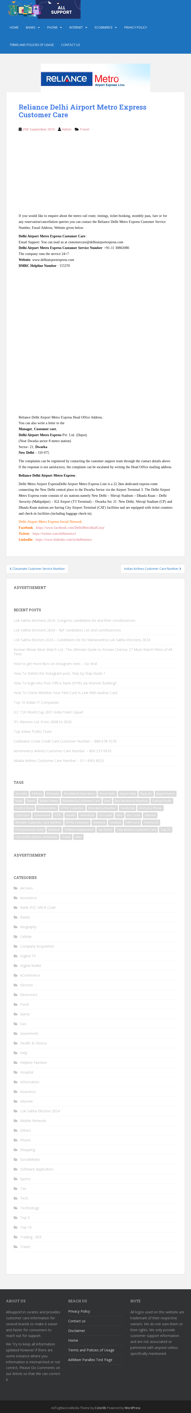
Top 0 (25, 1217)
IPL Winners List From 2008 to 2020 (43, 721)
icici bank (105, 815)
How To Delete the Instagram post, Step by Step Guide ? (59, 673)
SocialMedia (30, 1159)
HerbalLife (87, 815)
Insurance (28, 1091)
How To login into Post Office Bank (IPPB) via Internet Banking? (65, 683)
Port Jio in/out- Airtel (29, 830)
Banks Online (49, 801)
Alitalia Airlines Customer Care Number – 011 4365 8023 (59, 760)
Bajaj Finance (165, 793)
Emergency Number (102, 808)
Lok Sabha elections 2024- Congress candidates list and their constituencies (75, 620)
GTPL (58, 815)
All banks (53, 793)
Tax (23, 1188)
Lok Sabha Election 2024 (40, 1111)
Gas (23, 1023)
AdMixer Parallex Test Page (90, 1359)
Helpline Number (33, 1062)
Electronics (29, 994)
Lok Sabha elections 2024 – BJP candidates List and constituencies (67, 630)
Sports (25, 1178)
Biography (28, 926)
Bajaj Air (146, 793)
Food (24, 1004)
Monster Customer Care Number (38, 822)
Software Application (79, 830)
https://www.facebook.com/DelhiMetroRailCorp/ (69, 528)
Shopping (27, 1149)
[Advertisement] (95, 176)
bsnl (107, 801)
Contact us (70, 45)
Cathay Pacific (162, 801)
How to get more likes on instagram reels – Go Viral (55, 663)
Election (26, 985)
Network (99, 822)
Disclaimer (76, 1330)
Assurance (28, 897)
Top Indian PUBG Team (33, 731)
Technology (29, 1207)
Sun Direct (105, 830)
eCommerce (103, 27)
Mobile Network (33, 1120)
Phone (52, 27)
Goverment (42, 815)
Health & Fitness (33, 1043)
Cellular (26, 936)
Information (29, 1082)
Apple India (128, 793)
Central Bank (24, 808)
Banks (30, 27)
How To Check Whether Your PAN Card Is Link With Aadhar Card (65, 692)
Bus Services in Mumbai (131, 801)
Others (25, 1130)
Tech (24, 1198)
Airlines (37, 793)
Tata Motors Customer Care (136, 830)
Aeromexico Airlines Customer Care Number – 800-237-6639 (62, 750)
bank (18, 801)
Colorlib (100, 1408)
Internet (76, 27)
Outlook (115, 822)
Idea (119, 815)
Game (25, 1014)
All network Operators (79, 793)
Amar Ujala (107, 793)
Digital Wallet (30, 965)
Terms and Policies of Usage (32, 45)
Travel (84, 129)
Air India (21, 793)
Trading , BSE (31, 1237)
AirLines (26, 888)
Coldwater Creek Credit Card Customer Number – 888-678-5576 (65, 741)
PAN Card (132, 822)
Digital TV (28, 956)
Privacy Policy (135, 27)
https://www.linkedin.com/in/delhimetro (63, 539)
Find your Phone (150, 808)
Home (14, 27)
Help (23, 1052)
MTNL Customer (77, 822)
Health (70, 815)
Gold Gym (22, 815)
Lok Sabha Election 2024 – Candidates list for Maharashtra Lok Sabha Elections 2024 (82, 639)
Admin (66, 129)
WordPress (132, 1408)
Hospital (26, 1072)
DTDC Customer (72, 808)
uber (78, 837)
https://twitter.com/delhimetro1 (54, 534)
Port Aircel (151, 822)
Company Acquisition (37, 946)
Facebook (128, 808)
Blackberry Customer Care (81, 801)
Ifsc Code (133, 815)
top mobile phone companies (36, 837)
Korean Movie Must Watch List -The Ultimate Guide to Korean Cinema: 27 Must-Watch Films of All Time (93, 651)
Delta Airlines (47, 808)
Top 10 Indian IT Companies (36, 702)
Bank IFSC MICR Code (38, 907)
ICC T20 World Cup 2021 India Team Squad (48, 712)
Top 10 (166, 830)
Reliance (54, 830)
